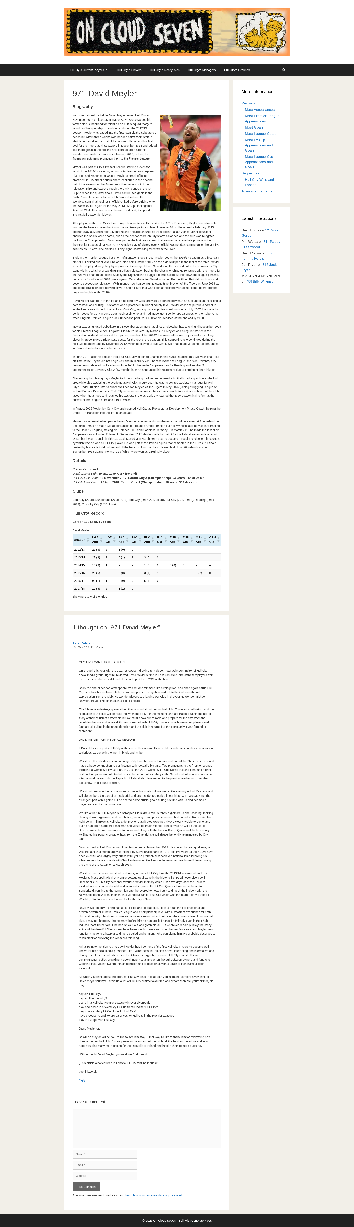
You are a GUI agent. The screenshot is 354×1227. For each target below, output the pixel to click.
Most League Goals (260, 134)
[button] (87, 539)
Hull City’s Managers (202, 70)
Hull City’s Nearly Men (165, 70)
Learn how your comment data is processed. (154, 1195)
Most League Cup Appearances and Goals (259, 162)
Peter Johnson (83, 643)
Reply (82, 1080)
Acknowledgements (257, 191)
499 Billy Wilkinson (261, 282)
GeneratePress (201, 1220)
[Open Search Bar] (284, 70)
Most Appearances (260, 110)
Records (248, 103)
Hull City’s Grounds (237, 70)
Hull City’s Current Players (86, 70)
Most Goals (254, 127)
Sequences (250, 173)
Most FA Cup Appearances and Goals (259, 145)
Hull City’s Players (129, 70)
